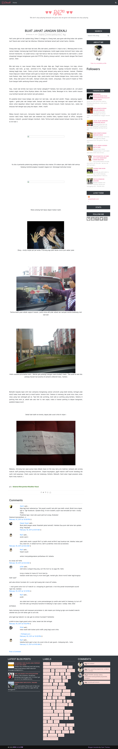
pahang (67, 715)
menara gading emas (53, 34)
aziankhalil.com (93, 199)
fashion (45, 681)
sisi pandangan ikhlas (50, 725)
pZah (21, 567)
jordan (55, 698)
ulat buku (65, 732)
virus (45, 735)
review (50, 722)
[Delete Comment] (31, 519)
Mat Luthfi (68, 711)
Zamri (22, 506)
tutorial (52, 732)
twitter (58, 732)
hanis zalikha (47, 691)
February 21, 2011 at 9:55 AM (30, 644)
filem (51, 681)
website (61, 735)
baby (70, 667)
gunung (61, 684)
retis (44, 722)
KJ (64, 701)
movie (61, 715)
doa (64, 677)
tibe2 (66, 728)
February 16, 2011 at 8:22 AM (19, 546)
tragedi (45, 732)
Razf (21, 535)
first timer (58, 681)
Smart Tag (70, 725)
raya (66, 718)
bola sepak (70, 670)
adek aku (46, 664)
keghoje (42, 34)
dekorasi (46, 677)
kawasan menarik (49, 701)
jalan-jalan (56, 694)
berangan (46, 670)
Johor (49, 698)
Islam (50, 694)
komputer (46, 705)
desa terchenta (56, 677)
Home (15, 3)
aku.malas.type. (56, 664)
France (65, 681)
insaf (45, 694)
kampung (62, 698)
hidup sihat (57, 691)
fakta (68, 677)
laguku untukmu (62, 705)
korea (53, 705)
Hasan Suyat (24, 523)
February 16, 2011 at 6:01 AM (30, 530)
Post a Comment (15, 651)
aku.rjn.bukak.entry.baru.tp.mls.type (55, 667)
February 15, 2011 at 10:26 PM (19, 519)
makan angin (58, 711)
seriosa (56, 722)
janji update (66, 694)
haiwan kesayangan (50, 687)
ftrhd (21, 627)
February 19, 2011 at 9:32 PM (19, 624)
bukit (57, 674)
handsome (61, 687)
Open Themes (105, 747)
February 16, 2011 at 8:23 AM (19, 563)
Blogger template (93, 747)
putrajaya (46, 718)
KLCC (69, 701)
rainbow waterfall (57, 718)
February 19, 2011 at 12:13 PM (19, 591)
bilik (52, 670)
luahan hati (60, 708)
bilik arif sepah (61, 670)
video (72, 732)
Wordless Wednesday (50, 739)
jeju (44, 698)
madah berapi (48, 711)
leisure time (47, 708)
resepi (71, 718)
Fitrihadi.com (25, 634)
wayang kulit (52, 735)
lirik (54, 708)
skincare (62, 725)
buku (62, 674)
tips (71, 728)
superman (46, 728)
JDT (73, 694)
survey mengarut (57, 728)
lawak (71, 705)
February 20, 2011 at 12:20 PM (30, 636)
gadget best (47, 684)
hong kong (66, 691)
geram (55, 684)
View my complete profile (98, 63)
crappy (68, 674)
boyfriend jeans (48, 674)
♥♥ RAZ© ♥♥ (59, 13)
